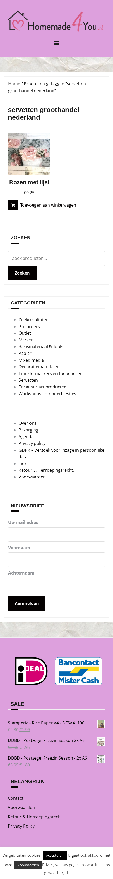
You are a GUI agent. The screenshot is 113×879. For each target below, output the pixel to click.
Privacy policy (32, 443)
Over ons (28, 423)
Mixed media (31, 360)
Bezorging (28, 430)
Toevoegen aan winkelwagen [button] (48, 205)
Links (24, 463)
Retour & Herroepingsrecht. (46, 470)
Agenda (26, 436)
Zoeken (22, 273)
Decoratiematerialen (39, 367)
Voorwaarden (32, 477)
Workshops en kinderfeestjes (47, 394)
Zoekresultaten (34, 320)
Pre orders (29, 326)
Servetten (28, 380)
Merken (26, 340)
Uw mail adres (23, 522)
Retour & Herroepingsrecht (35, 817)
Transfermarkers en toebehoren (51, 373)
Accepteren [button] (55, 855)
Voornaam (19, 547)
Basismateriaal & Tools (41, 346)
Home (14, 84)
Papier (25, 353)
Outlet (25, 333)
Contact (15, 798)
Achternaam (21, 573)
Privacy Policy (21, 826)
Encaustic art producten (42, 387)
